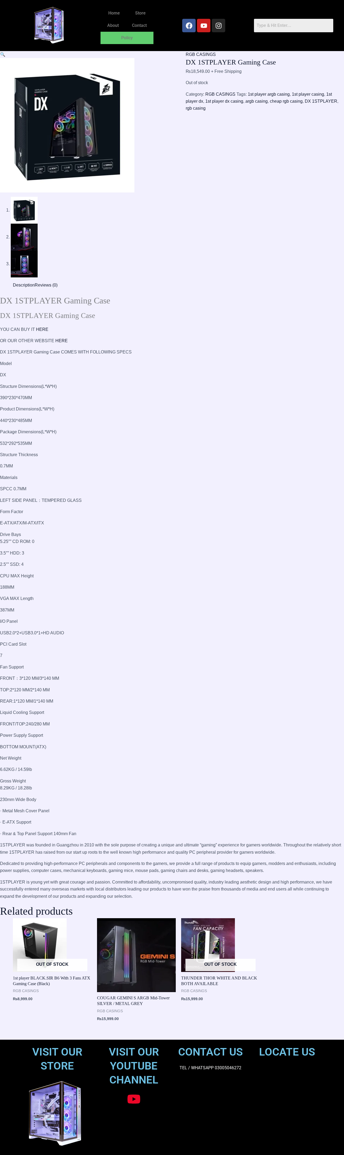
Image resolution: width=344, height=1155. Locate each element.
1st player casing (308, 94)
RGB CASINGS (201, 54)
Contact (139, 25)
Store (140, 13)
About (113, 25)
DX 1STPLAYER (321, 101)
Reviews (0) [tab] (46, 285)
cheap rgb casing (286, 101)
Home (114, 13)
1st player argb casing (269, 94)
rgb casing (196, 108)
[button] (2, 54)
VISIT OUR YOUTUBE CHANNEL (134, 1066)
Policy (127, 37)
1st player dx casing (224, 101)
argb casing (256, 101)
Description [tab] (24, 285)
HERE (42, 329)
